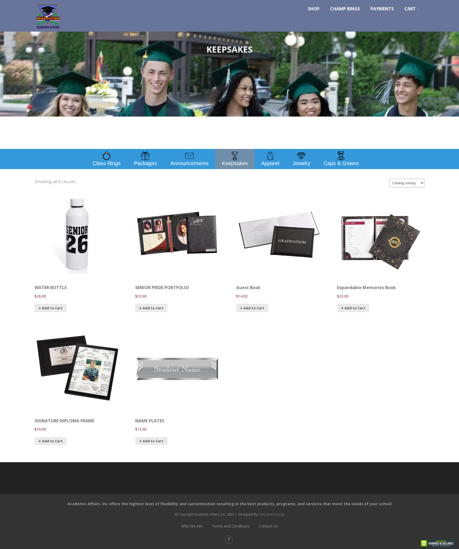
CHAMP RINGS (345, 9)
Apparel (270, 163)
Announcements (189, 163)
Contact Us (268, 526)
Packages (145, 163)
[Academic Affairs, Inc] (48, 30)
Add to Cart (153, 441)
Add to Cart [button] (52, 308)
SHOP (314, 9)
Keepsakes (235, 163)
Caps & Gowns (341, 163)
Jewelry (301, 163)
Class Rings (107, 163)
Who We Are (192, 526)
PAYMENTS (382, 9)
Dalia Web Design (271, 514)
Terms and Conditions (231, 526)
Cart (410, 9)
